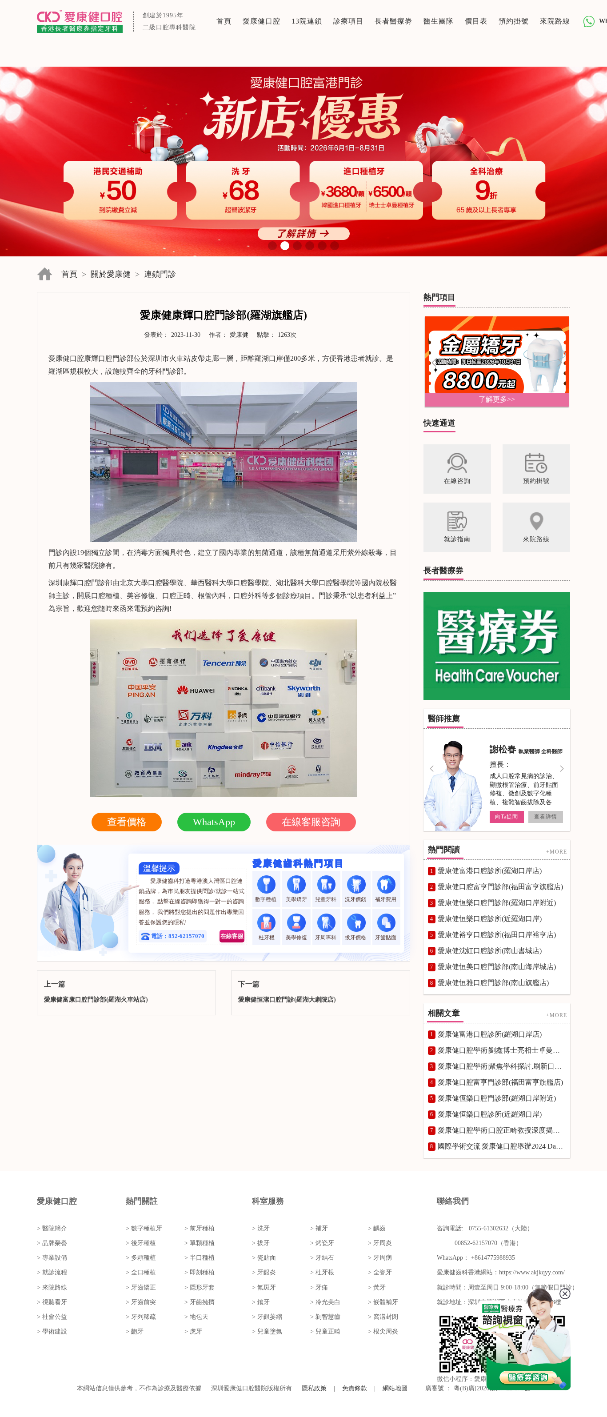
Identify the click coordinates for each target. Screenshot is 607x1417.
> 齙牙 (135, 1331)
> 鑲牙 (261, 1302)
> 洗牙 (261, 1228)
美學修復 (296, 937)
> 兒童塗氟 (267, 1331)
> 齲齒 (377, 1228)
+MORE (556, 851)
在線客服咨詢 (311, 821)
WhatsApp (214, 821)
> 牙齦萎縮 (267, 1316)
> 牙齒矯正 (141, 1287)
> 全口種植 (141, 1272)
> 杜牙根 (322, 1272)
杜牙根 (267, 937)
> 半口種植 (199, 1257)
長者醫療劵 (393, 21)
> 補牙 (319, 1228)
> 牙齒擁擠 (199, 1302)
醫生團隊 (438, 21)
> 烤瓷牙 (322, 1243)
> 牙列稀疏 (141, 1316)
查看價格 (126, 821)
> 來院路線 (52, 1287)
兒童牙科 (326, 899)
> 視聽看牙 (52, 1302)
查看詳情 (545, 817)
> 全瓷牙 (380, 1272)
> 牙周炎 (380, 1243)
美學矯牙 (296, 899)
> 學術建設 (52, 1331)
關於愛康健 (111, 274)
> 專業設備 (52, 1257)
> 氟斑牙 (264, 1287)
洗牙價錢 (356, 899)
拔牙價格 (356, 937)
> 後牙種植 (141, 1243)
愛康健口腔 (261, 21)
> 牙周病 (380, 1257)
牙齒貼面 (386, 937)
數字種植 (266, 899)
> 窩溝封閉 (383, 1316)
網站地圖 (395, 1388)
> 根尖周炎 (383, 1331)
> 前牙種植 (199, 1228)
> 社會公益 (52, 1316)
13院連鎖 (307, 21)
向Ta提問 (506, 817)
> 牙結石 (322, 1257)
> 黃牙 (377, 1287)
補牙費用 (386, 899)
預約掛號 (514, 21)
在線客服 (232, 936)
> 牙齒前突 (141, 1302)
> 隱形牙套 (199, 1287)
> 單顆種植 (199, 1243)
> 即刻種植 (199, 1272)
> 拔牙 (261, 1243)
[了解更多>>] (497, 361)
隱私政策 (314, 1388)
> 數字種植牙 (144, 1228)
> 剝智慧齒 (325, 1316)
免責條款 (354, 1388)
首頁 (224, 21)
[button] (272, 245)
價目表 (476, 21)
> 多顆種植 (141, 1257)
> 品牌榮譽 (52, 1243)
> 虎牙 (193, 1331)
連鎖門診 (160, 274)
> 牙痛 (319, 1287)
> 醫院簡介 (52, 1228)
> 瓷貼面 (264, 1257)
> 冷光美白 (325, 1302)
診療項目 (348, 21)
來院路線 (555, 21)
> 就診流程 (52, 1272)
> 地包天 (196, 1316)
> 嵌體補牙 (383, 1302)
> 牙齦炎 (264, 1272)
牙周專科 (326, 937)
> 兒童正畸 (325, 1331)
